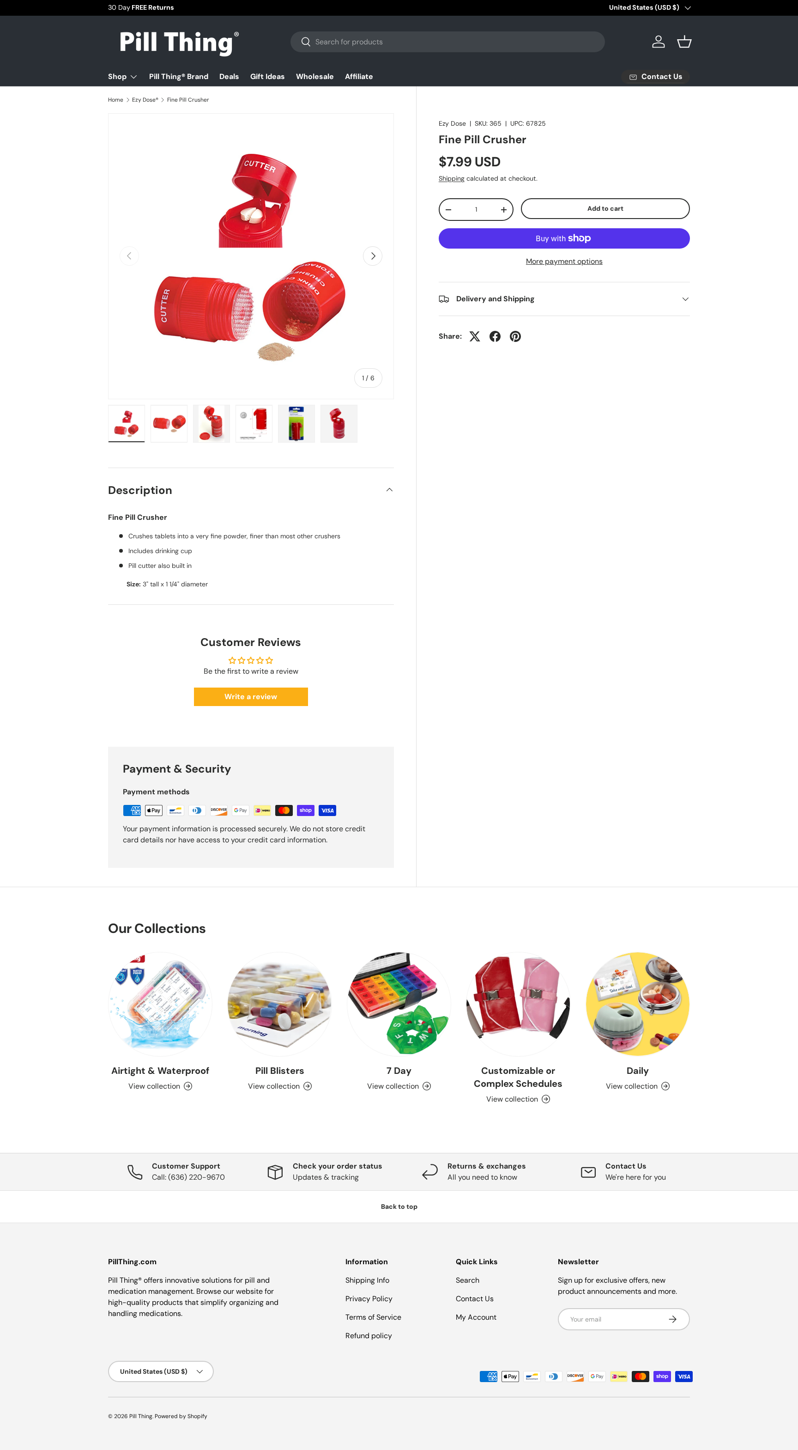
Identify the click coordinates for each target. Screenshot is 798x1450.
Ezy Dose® (145, 100)
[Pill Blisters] (279, 1004)
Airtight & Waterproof (160, 1071)
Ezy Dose (452, 123)
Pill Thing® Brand (178, 76)
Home (115, 100)
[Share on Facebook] (495, 336)
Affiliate (359, 76)
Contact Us (475, 1299)
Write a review (250, 696)
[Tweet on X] (475, 336)
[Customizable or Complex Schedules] (518, 1004)
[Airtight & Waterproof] (160, 1004)
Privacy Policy (369, 1299)
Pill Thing (140, 1416)
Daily (638, 1071)
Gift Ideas (267, 76)
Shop (117, 76)
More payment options (564, 261)
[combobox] (447, 41)
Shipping (452, 178)
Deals (229, 76)
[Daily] (637, 1004)
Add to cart (605, 208)
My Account (476, 1317)
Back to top (399, 1206)
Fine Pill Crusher (188, 100)
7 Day (399, 1071)
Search (467, 1280)
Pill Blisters (279, 1071)
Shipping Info (367, 1280)
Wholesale (315, 76)
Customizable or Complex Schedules (518, 1077)
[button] (684, 41)
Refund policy (368, 1335)
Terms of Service (373, 1317)
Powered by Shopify (181, 1416)
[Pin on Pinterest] (515, 336)
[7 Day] (399, 1004)
